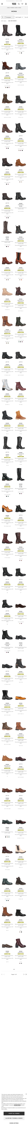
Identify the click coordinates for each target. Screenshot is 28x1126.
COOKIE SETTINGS (14, 1123)
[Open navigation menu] (2, 3)
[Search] (18, 3)
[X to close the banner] (26, 1094)
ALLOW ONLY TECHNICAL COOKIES (14, 1118)
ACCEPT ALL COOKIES (14, 1113)
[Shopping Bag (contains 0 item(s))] (25, 3)
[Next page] (24, 974)
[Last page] (26, 974)
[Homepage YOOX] (14, 4)
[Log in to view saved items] (22, 3)
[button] (14, 969)
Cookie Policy (17, 1105)
